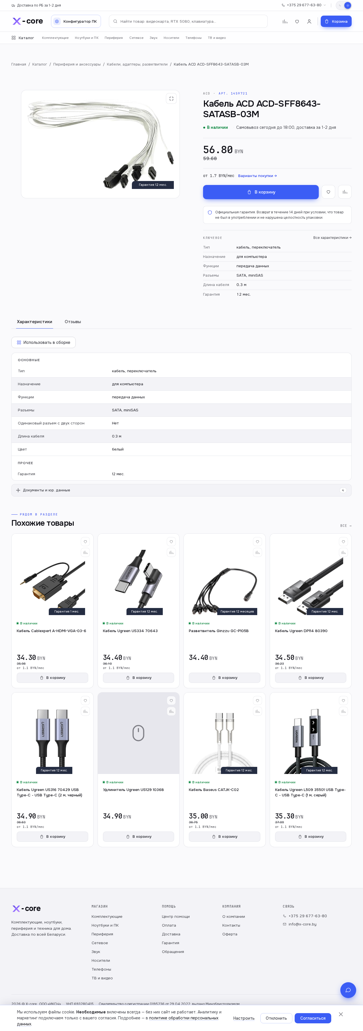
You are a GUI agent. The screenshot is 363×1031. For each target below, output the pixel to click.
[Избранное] (297, 21)
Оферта (229, 934)
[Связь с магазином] (348, 990)
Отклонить (276, 1018)
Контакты (231, 925)
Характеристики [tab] (34, 322)
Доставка (171, 934)
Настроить (244, 1018)
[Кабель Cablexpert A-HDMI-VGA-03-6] (52, 611)
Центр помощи (176, 916)
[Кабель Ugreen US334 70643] (139, 611)
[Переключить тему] (344, 5)
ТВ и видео (217, 38)
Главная (18, 64)
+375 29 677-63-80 (304, 5)
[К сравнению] (345, 192)
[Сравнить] (85, 552)
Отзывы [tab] (73, 322)
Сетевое (136, 38)
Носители (172, 38)
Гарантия (170, 942)
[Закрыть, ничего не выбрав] (341, 1014)
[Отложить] (85, 541)
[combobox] (188, 21)
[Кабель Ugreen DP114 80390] (311, 611)
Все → (346, 525)
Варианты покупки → (257, 175)
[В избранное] (328, 192)
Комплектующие (55, 38)
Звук (153, 38)
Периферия (114, 38)
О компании (233, 916)
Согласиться (313, 1018)
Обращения (173, 951)
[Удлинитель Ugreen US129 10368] (139, 770)
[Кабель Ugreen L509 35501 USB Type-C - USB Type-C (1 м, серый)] (311, 770)
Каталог (26, 37)
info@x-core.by (302, 924)
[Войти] (309, 21)
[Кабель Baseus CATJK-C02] (224, 770)
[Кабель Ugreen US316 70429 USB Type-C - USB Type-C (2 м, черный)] (52, 770)
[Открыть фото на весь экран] (171, 98)
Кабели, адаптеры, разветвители (137, 64)
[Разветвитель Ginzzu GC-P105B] (224, 611)
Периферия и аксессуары (77, 64)
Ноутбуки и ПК (86, 38)
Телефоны (193, 38)
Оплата (169, 925)
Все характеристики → (332, 237)
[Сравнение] (284, 21)
